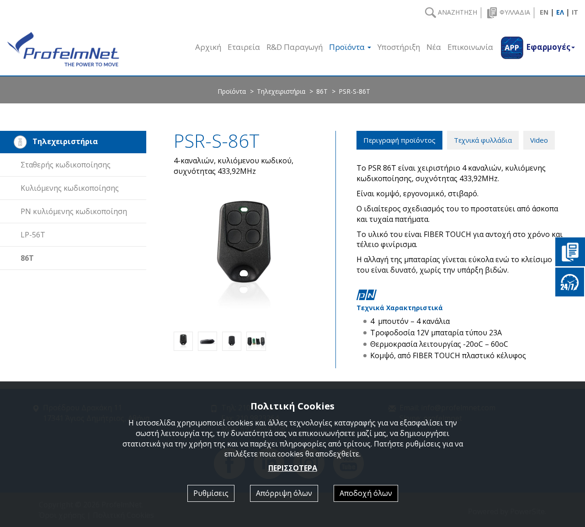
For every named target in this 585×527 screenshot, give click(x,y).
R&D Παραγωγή (294, 47)
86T (322, 91)
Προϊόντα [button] (348, 47)
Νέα (433, 47)
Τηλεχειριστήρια (281, 91)
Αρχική (208, 47)
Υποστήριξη (399, 47)
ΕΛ (560, 12)
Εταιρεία (244, 47)
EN (544, 12)
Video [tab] (539, 140)
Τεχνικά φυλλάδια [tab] (483, 140)
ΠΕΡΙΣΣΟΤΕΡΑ (292, 468)
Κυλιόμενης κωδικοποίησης (70, 188)
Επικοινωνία (470, 47)
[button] (537, 46)
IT (575, 12)
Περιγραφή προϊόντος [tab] (399, 140)
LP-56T (33, 235)
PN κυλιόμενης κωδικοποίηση (74, 211)
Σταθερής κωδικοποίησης (66, 165)
